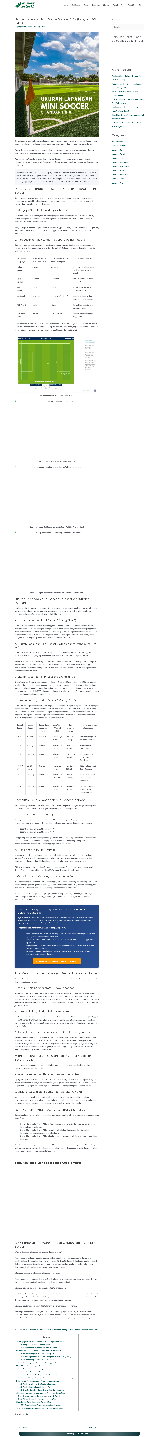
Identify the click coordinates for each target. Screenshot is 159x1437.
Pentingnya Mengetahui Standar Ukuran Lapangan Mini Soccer (40, 1342)
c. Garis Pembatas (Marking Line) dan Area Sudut (37, 1375)
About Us (131, 5)
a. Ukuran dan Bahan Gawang (30, 1369)
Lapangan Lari (117, 158)
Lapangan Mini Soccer (24, 27)
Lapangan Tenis (118, 179)
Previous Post (21, 1427)
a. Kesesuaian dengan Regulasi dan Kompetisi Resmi (39, 1396)
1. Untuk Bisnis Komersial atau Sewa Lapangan (37, 1384)
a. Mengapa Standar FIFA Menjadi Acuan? (34, 1345)
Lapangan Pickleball (120, 174)
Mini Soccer (75, 5)
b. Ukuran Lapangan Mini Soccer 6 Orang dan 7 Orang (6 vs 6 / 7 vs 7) (44, 1357)
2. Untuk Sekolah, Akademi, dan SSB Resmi (35, 1387)
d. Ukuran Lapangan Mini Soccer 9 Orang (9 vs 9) (37, 1363)
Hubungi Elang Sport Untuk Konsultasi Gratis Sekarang (56, 961)
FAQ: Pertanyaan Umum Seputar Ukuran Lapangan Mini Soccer (39, 1408)
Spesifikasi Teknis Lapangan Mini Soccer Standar (34, 1366)
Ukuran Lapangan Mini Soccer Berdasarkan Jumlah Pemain (38, 1351)
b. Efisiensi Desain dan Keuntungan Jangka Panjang (38, 1399)
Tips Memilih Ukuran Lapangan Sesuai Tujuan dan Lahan (37, 1381)
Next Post (94, 1427)
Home (65, 5)
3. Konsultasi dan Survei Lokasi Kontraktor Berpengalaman (41, 1390)
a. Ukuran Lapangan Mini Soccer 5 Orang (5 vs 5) (37, 1354)
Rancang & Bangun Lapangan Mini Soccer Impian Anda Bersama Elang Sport (47, 1378)
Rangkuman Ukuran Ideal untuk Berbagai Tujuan (34, 1402)
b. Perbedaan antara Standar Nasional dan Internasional (40, 1348)
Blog (141, 5)
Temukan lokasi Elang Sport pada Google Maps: (40, 1405)
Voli (122, 5)
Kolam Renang (117, 141)
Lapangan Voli (117, 183)
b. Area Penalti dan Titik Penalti (31, 1372)
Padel (86, 5)
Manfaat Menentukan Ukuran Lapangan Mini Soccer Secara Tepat (41, 1393)
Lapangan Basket (118, 150)
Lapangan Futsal (118, 154)
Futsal (115, 5)
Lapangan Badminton (120, 146)
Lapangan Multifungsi (100, 5)
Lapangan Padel (118, 170)
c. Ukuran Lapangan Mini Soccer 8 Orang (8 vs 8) (37, 1360)
